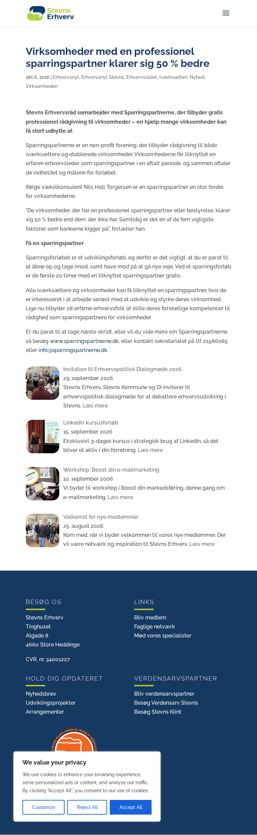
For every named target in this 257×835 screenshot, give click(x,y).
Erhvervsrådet (141, 77)
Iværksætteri (173, 77)
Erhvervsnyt (66, 77)
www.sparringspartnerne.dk (84, 341)
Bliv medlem (150, 617)
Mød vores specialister (162, 635)
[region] (87, 786)
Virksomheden (42, 86)
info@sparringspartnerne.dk (72, 350)
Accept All (130, 807)
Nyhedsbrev (41, 694)
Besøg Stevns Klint (157, 712)
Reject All (87, 807)
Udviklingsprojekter (51, 703)
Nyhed (197, 77)
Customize (43, 807)
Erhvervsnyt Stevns (102, 77)
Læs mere (94, 405)
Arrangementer (45, 712)
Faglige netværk (154, 626)
